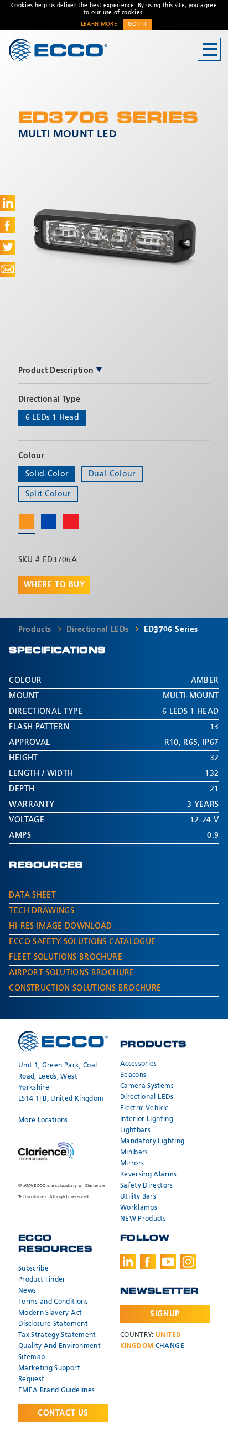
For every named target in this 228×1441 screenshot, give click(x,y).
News (27, 1291)
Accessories (138, 1064)
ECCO (58, 50)
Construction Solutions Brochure (85, 988)
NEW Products (143, 1219)
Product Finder (42, 1280)
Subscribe (33, 1269)
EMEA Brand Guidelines (56, 1390)
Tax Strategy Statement (57, 1335)
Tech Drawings (41, 911)
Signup (164, 1314)
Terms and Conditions (53, 1302)
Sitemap (31, 1357)
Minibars (134, 1152)
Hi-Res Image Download (60, 926)
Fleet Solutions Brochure (65, 957)
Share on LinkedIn (7, 203)
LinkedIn (128, 1261)
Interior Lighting (146, 1119)
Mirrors (132, 1163)
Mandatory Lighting (152, 1141)
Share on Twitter (7, 247)
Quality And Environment (59, 1346)
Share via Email (7, 269)
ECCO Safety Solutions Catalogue (82, 942)
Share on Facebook (7, 225)
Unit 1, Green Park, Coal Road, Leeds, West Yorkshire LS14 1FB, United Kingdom (60, 1082)
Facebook (148, 1261)
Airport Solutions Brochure (71, 973)
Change (170, 1346)
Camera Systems (147, 1086)
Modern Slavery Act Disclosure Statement (53, 1319)
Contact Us (63, 1413)
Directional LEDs (97, 630)
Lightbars (135, 1130)
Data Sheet (32, 895)
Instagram (188, 1261)
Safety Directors (146, 1186)
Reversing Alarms (148, 1175)
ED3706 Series (171, 630)
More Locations (43, 1120)
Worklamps (138, 1208)
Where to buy (54, 585)
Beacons (133, 1075)
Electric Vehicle (144, 1108)
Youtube (168, 1261)
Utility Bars (138, 1197)
